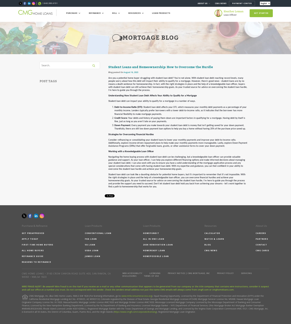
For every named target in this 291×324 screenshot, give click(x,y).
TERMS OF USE (151, 276)
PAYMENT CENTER (242, 3)
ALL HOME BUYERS (33, 250)
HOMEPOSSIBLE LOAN (156, 256)
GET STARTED (261, 13)
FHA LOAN (91, 239)
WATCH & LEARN (214, 239)
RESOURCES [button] (134, 13)
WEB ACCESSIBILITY (132, 273)
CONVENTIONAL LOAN (98, 233)
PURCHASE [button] (72, 13)
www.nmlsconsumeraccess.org (136, 295)
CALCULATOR (212, 233)
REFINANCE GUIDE (32, 256)
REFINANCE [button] (95, 13)
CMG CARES (262, 250)
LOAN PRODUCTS (161, 13)
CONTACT (261, 244)
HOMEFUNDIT (151, 233)
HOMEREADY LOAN (154, 250)
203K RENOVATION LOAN (158, 244)
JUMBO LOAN (92, 256)
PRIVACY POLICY (225, 273)
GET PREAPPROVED (33, 233)
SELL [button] (115, 13)
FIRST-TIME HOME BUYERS (37, 244)
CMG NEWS (221, 3)
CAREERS (261, 233)
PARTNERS (262, 239)
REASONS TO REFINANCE (36, 262)
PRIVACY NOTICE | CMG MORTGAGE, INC (189, 273)
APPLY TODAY (30, 239)
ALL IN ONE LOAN (153, 239)
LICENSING (155, 273)
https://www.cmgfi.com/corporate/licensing (135, 311)
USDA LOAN (92, 250)
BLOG (207, 244)
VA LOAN (90, 244)
